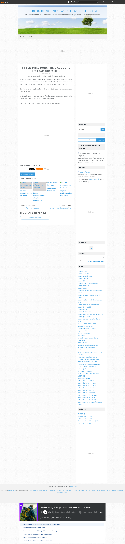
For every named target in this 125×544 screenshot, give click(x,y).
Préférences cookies (62, 492)
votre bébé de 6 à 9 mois (86, 390)
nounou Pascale (94, 179)
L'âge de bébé (82, 331)
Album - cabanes (83, 286)
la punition (81, 336)
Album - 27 (81, 281)
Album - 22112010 (84, 274)
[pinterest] (74, 2)
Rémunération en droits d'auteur (87, 490)
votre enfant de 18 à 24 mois (87, 395)
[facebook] (68, 2)
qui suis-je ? (82, 369)
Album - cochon (83, 288)
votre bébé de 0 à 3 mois (86, 381)
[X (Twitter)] (71, 2)
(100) (84, 423)
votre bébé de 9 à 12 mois (86, 393)
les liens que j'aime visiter (86, 350)
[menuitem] (22, 36)
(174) (86, 418)
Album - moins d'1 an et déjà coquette (91, 314)
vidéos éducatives (84, 378)
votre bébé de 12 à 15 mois (87, 383)
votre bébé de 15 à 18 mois (87, 385)
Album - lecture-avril (85, 312)
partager (56, 517)
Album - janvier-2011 (85, 307)
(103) (88, 421)
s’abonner (46, 517)
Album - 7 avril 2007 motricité (88, 283)
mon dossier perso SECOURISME (89, 364)
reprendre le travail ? (85, 371)
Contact (31, 36)
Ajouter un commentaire (35, 217)
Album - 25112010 (84, 279)
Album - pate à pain (84, 317)
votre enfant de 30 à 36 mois (87, 400)
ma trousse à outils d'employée (88, 357)
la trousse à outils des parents (88, 345)
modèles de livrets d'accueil (87, 362)
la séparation (82, 343)
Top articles (52, 490)
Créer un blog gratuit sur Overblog (38, 490)
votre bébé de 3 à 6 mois (86, 388)
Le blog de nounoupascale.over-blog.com (62, 11)
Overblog (73, 486)
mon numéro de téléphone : (87, 366)
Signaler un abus (67, 490)
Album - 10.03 (82, 271)
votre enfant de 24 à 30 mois (87, 397)
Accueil (22, 36)
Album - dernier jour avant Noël (88, 305)
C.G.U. (75, 490)
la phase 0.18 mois (84, 333)
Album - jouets (83, 309)
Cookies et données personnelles (115, 490)
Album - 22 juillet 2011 (85, 276)
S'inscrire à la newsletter (27, 174)
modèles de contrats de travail (88, 359)
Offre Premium (101, 490)
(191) (85, 416)
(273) (81, 414)
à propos (67, 517)
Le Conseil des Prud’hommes (88, 347)
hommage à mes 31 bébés (87, 328)
